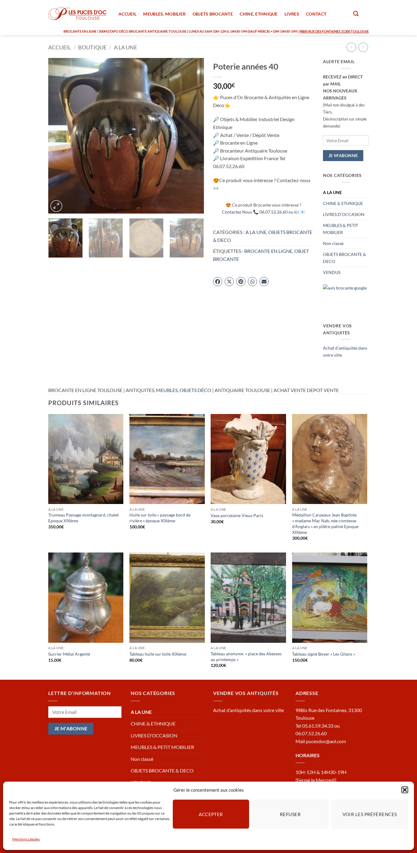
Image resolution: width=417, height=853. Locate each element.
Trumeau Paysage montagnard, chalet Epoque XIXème (83, 517)
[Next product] (351, 47)
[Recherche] (355, 14)
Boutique (92, 47)
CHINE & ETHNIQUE (343, 203)
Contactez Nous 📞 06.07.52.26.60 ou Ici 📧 (263, 211)
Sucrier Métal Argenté (69, 654)
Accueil (59, 47)
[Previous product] (363, 47)
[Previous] (58, 135)
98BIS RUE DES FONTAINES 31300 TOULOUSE (334, 31)
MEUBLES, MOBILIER (164, 13)
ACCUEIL (127, 13)
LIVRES (292, 13)
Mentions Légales (26, 839)
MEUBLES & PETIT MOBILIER (340, 229)
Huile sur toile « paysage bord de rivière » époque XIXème (159, 517)
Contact (316, 13)
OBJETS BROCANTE (213, 13)
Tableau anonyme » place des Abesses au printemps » (246, 656)
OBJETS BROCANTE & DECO (344, 258)
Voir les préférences (370, 814)
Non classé (333, 243)
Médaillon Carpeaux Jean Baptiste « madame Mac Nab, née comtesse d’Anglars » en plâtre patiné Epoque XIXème (325, 523)
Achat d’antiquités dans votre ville (248, 710)
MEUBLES (167, 390)
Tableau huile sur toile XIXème (157, 654)
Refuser (290, 814)
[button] (405, 790)
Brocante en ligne (268, 251)
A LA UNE (125, 47)
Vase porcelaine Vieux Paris (237, 515)
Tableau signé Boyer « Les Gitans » (323, 654)
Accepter (211, 814)
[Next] (193, 135)
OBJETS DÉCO (195, 390)
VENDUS (331, 272)
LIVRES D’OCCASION (343, 214)
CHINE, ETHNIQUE (258, 13)
